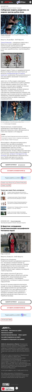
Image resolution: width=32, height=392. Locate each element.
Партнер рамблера (14, 384)
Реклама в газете (7, 332)
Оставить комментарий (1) (16, 170)
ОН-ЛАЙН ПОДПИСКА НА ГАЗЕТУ (11, 337)
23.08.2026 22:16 (5, 221)
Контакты (4, 330)
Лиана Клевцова (6, 42)
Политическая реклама (9, 335)
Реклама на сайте (15, 330)
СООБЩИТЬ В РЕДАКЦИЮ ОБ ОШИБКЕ (12, 339)
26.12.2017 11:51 (4, 6)
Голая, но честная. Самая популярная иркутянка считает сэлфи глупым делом (17, 213)
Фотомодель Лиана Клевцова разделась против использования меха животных (17, 203)
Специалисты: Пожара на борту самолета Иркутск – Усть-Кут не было (17, 208)
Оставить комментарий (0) (16, 308)
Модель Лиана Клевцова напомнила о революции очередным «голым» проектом (17, 193)
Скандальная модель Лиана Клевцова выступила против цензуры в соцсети (16, 198)
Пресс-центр (22, 335)
